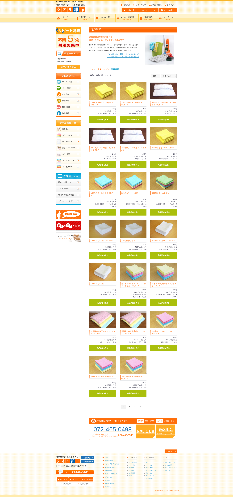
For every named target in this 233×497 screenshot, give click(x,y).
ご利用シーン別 (102, 69)
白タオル (148, 462)
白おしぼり (149, 473)
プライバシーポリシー (171, 467)
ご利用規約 (88, 462)
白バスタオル (149, 467)
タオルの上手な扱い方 (111, 473)
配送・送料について (170, 462)
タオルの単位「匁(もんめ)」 (112, 464)
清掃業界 (115, 69)
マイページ (75, 479)
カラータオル (149, 465)
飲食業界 (131, 467)
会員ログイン (172, 5)
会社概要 (127, 5)
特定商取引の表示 (109, 483)
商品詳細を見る (102, 119)
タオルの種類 (108, 470)
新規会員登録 (156, 5)
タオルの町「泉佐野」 (111, 467)
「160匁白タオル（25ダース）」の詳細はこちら (123, 57)
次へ (141, 407)
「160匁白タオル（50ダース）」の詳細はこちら (123, 54)
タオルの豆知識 (109, 460)
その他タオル (149, 478)
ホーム (106, 457)
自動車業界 (132, 473)
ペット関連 (132, 465)
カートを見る (88, 479)
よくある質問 (168, 465)
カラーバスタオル (151, 470)
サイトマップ (141, 5)
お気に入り (63, 479)
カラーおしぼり (150, 475)
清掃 (130, 475)
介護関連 (131, 470)
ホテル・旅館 (133, 462)
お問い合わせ (108, 477)
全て (92, 69)
